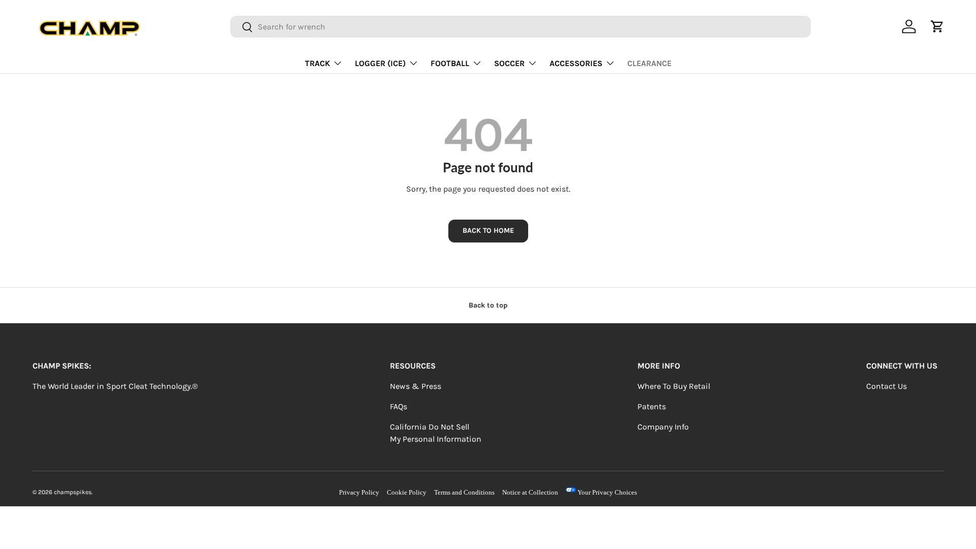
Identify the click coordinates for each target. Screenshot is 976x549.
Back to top (488, 305)
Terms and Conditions (464, 492)
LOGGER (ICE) (380, 63)
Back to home (488, 230)
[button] (937, 26)
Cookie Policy (406, 492)
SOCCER (509, 63)
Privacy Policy (359, 492)
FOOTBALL (450, 63)
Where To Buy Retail (673, 386)
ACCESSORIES (576, 63)
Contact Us (886, 386)
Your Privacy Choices (606, 492)
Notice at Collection (530, 492)
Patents (651, 406)
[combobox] (520, 27)
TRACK (317, 63)
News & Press (415, 386)
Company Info (663, 427)
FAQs (398, 406)
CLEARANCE (649, 63)
